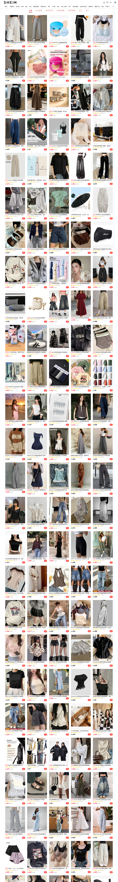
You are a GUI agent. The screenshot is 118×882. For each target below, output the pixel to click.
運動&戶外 (97, 6)
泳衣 (30, 6)
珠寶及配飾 (36, 6)
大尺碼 (53, 6)
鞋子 (70, 6)
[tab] (30, 10)
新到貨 (18, 6)
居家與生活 (43, 6)
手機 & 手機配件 (110, 6)
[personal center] (104, 2)
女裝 (26, 6)
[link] (15, 28)
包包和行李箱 (83, 6)
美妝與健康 (75, 6)
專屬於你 (12, 6)
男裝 (49, 6)
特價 (22, 6)
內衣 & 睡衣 (64, 6)
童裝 (58, 6)
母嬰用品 (90, 6)
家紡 (103, 6)
